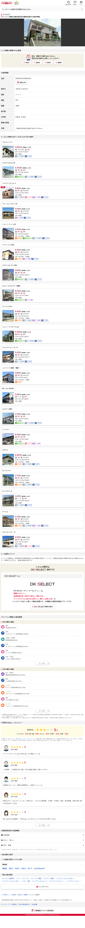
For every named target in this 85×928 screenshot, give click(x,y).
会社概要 (34, 904)
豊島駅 (60, 62)
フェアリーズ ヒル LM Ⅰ (11, 881)
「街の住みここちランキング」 (22, 738)
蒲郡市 (38, 62)
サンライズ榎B (36, 878)
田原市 (27, 62)
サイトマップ (5, 904)
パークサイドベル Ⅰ (73, 881)
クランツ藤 (26, 881)
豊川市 (30, 868)
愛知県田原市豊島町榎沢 (23, 78)
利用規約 (14, 904)
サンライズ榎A (49, 878)
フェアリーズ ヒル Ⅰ (56, 881)
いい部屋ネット (5, 895)
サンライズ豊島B (8, 878)
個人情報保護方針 (24, 904)
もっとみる (42, 663)
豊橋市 (23, 868)
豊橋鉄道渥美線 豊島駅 (23, 128)
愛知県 (4, 864)
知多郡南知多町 (39, 868)
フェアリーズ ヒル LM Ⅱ (65, 878)
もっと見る (42, 825)
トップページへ (44, 887)
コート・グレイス (22, 878)
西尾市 (49, 62)
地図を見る (23, 82)
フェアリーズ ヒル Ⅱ (39, 881)
